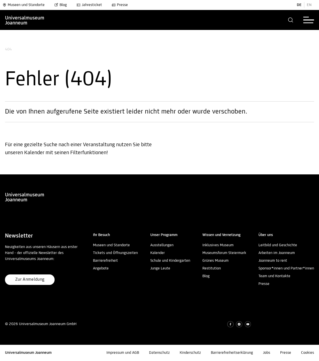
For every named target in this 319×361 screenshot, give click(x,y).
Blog (63, 5)
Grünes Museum (215, 261)
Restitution (211, 268)
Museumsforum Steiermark (224, 253)
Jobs (266, 353)
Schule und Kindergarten (170, 261)
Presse (122, 5)
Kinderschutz (190, 353)
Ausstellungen (161, 245)
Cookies (307, 353)
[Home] (24, 20)
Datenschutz (159, 353)
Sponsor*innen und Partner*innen (286, 268)
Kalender (157, 253)
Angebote (101, 268)
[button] (290, 20)
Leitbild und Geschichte (277, 245)
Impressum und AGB (122, 353)
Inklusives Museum (218, 245)
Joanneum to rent (272, 261)
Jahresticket (92, 5)
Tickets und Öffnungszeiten (115, 253)
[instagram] (239, 324)
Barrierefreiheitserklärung (232, 353)
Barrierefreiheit (105, 261)
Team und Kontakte (274, 276)
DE (299, 5)
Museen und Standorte (26, 5)
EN (309, 5)
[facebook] (230, 324)
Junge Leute (160, 268)
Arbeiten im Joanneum (276, 253)
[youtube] (248, 324)
